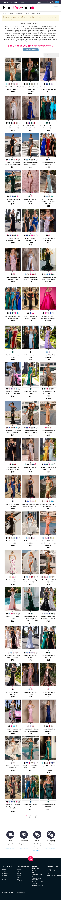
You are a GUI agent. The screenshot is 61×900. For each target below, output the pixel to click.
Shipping (19, 880)
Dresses (11, 13)
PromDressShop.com (9, 892)
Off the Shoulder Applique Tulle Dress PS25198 (48, 201)
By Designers (5, 873)
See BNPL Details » (10, 848)
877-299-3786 (51, 870)
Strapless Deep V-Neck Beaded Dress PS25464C (30, 89)
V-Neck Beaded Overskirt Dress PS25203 (30, 240)
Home (4, 13)
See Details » (21, 2)
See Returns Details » (24, 848)
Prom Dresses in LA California (37, 882)
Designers (19, 13)
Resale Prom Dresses (38, 885)
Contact (19, 869)
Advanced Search (30, 49)
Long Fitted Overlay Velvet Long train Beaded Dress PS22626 (30, 619)
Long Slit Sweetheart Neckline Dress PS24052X (48, 768)
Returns (19, 877)
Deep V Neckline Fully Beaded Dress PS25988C (48, 394)
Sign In (39, 2)
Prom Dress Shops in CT (38, 875)
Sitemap (4, 869)
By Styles (4, 880)
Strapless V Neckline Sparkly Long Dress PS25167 (13, 807)
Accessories (5, 882)
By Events (4, 875)
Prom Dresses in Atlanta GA (36, 878)
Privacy (19, 875)
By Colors (4, 871)
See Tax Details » (37, 850)
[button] (57, 2)
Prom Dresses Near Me (37, 871)
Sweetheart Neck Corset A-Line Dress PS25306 (48, 318)
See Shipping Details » (51, 848)
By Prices (4, 877)
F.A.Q (18, 871)
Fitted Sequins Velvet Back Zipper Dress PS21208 (48, 279)
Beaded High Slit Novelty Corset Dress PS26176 (48, 543)
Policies (19, 873)
